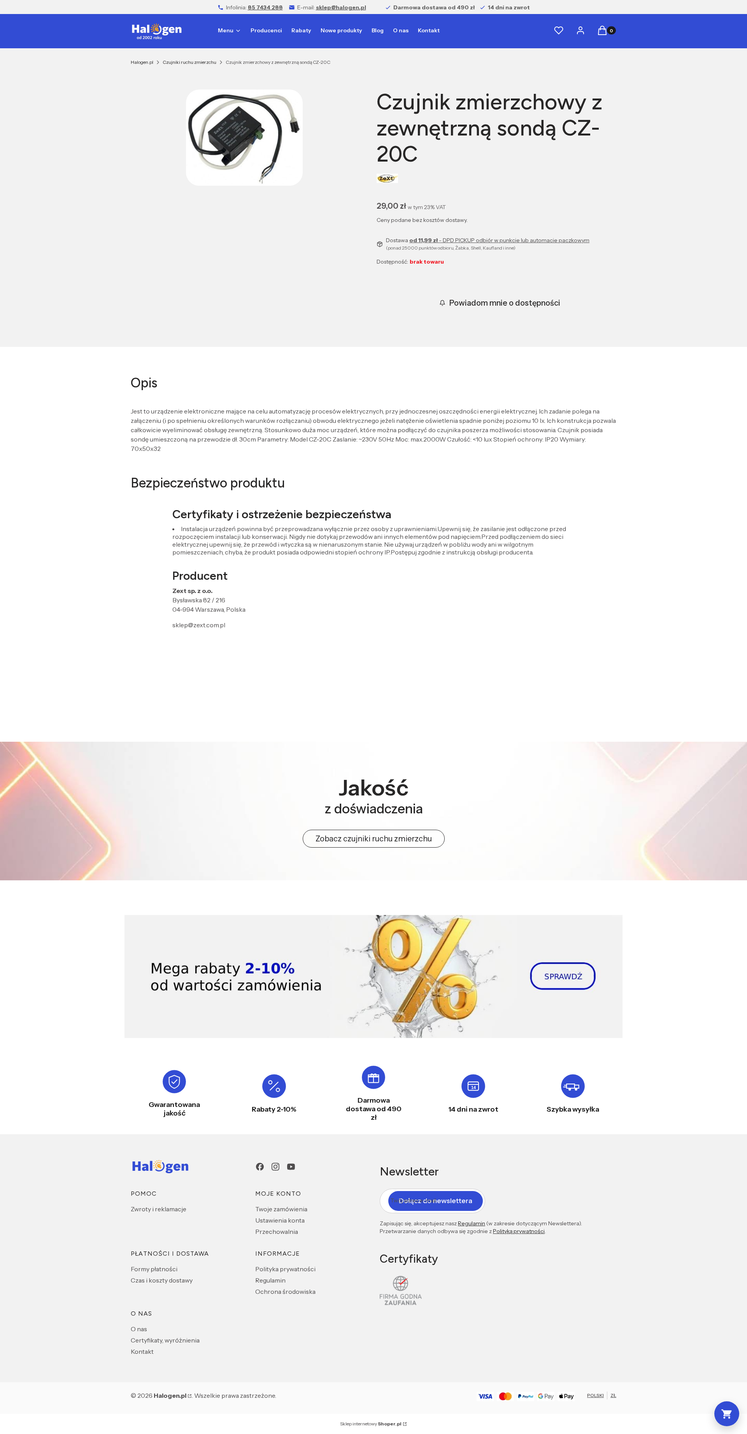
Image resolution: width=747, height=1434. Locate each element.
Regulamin (270, 1280)
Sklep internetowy (371, 1424)
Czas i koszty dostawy (162, 1280)
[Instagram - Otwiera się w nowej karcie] (275, 1167)
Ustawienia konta (280, 1220)
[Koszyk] (726, 1413)
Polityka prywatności (285, 1269)
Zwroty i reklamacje (158, 1209)
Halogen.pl (142, 62)
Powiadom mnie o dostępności (504, 303)
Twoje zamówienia (281, 1209)
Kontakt (142, 1351)
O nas (139, 1329)
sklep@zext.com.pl (198, 625)
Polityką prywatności (519, 1231)
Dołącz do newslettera (435, 1200)
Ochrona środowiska (285, 1291)
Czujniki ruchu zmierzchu (189, 62)
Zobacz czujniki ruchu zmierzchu (374, 838)
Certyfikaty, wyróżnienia (165, 1340)
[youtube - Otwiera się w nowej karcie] (291, 1167)
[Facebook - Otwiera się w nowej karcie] (260, 1167)
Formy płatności (154, 1269)
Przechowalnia (276, 1231)
